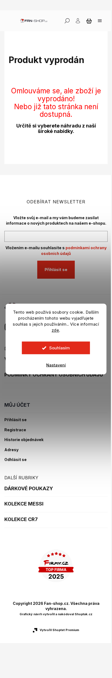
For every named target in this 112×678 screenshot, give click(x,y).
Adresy (11, 450)
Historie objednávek (23, 440)
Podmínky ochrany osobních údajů (53, 374)
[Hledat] (67, 20)
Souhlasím (59, 347)
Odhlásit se (15, 459)
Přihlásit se (56, 269)
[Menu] (99, 20)
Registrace (15, 430)
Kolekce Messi (23, 504)
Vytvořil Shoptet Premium (59, 630)
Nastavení (56, 365)
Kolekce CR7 (21, 519)
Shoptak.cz (83, 614)
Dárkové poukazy (28, 488)
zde (55, 330)
